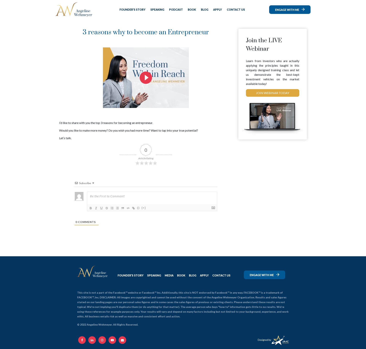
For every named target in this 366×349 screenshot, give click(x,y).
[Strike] (106, 208)
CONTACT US (236, 9)
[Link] (133, 208)
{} (138, 207)
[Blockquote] (122, 208)
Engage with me (287, 9)
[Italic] (96, 208)
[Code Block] (128, 208)
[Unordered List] (117, 208)
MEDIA (169, 275)
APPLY (217, 9)
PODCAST (176, 9)
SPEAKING (157, 9)
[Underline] (101, 208)
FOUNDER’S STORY (132, 9)
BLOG (204, 9)
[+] (144, 207)
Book (192, 9)
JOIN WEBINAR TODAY (272, 93)
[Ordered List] (112, 208)
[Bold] (90, 208)
